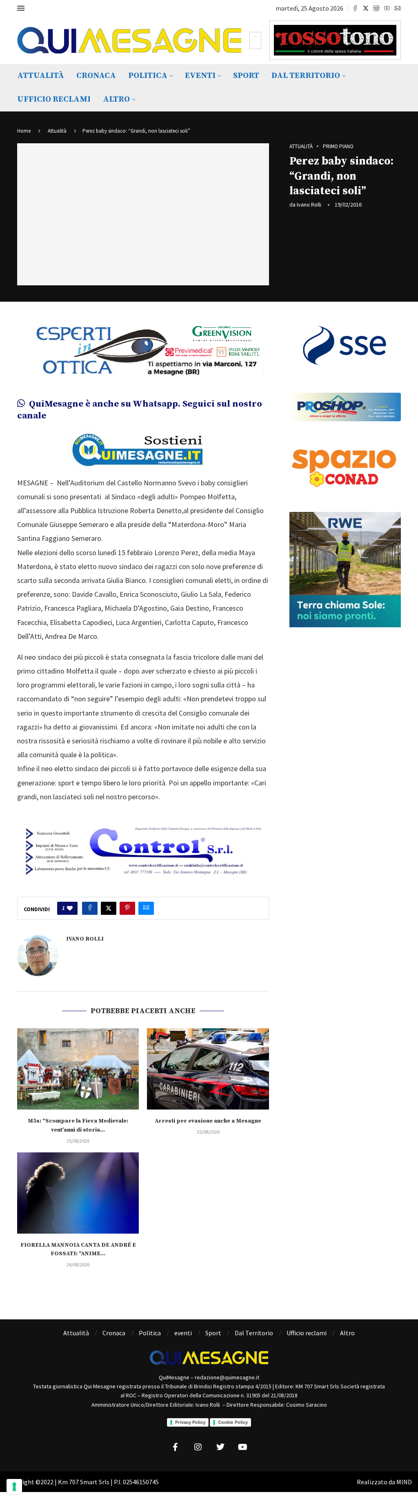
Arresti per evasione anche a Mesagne (208, 1121)
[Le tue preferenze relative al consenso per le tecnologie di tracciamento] (14, 1486)
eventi (200, 76)
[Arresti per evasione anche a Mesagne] (208, 1069)
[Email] (397, 8)
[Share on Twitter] (108, 908)
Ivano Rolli (309, 204)
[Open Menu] (20, 8)
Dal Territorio (305, 76)
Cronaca (96, 76)
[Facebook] (355, 8)
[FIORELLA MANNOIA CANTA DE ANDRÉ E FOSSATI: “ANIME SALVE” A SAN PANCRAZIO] (78, 1193)
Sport (246, 76)
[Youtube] (387, 8)
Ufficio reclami (54, 99)
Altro (116, 99)
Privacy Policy (190, 1422)
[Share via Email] (146, 908)
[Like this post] (70, 908)
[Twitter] (365, 8)
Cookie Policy (233, 1422)
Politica (147, 76)
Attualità (40, 76)
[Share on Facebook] (90, 908)
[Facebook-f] (175, 1447)
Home (24, 130)
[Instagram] (376, 8)
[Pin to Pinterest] (127, 908)
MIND (404, 1482)
